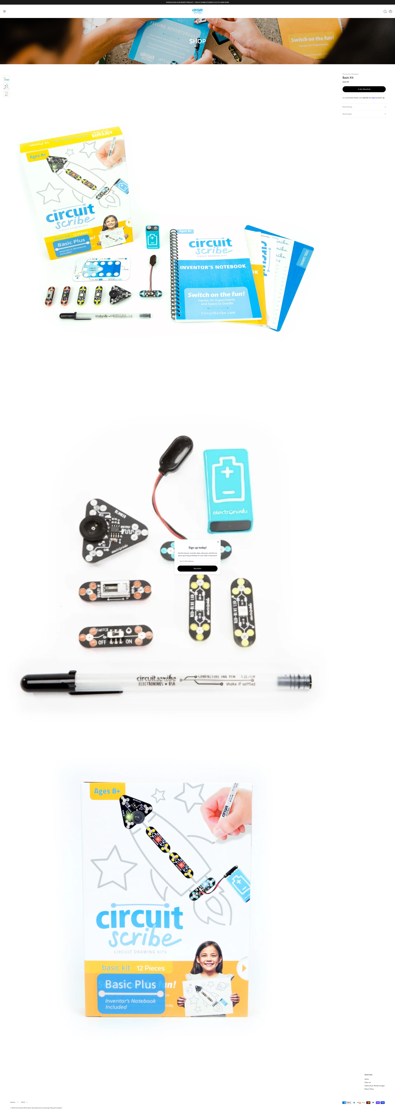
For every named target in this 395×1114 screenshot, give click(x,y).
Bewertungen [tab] (347, 114)
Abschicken (197, 568)
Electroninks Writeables (351, 74)
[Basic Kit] (6, 79)
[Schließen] (218, 542)
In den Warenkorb (364, 89)
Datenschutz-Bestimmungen (375, 1086)
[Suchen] (385, 11)
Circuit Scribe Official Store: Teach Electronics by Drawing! (32, 1108)
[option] (6, 79)
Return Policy (369, 1089)
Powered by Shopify (56, 1108)
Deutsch (12, 1102)
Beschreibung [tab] (347, 107)
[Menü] (4, 11)
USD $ (23, 1102)
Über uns (368, 1082)
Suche (367, 1079)
